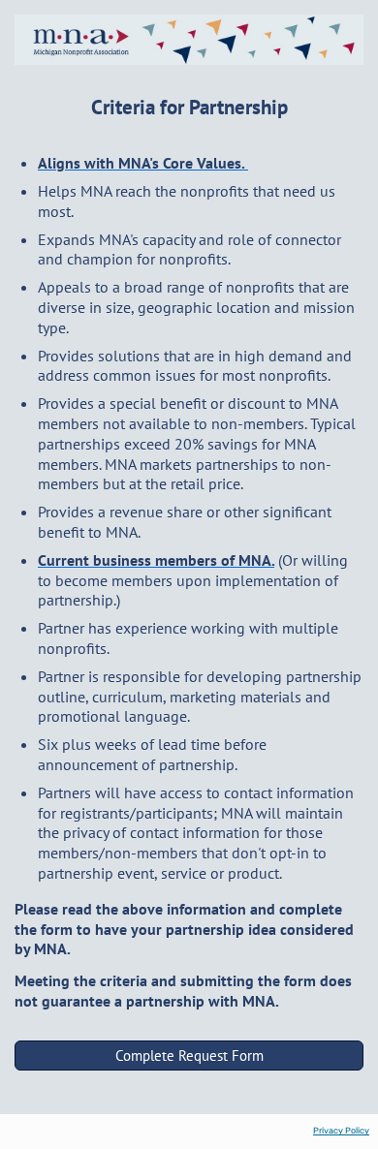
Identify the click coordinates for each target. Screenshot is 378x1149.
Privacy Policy (341, 1130)
